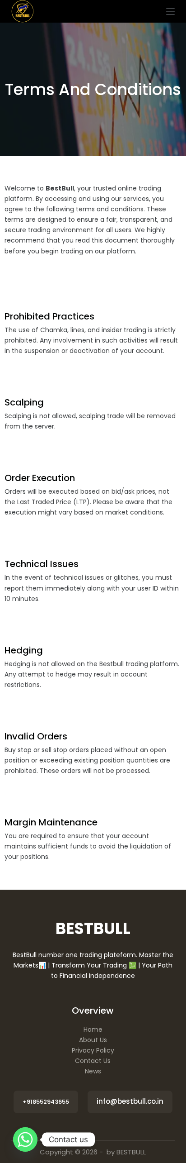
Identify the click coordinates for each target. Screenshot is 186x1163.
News (93, 1071)
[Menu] (170, 11)
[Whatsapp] (25, 1139)
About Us (93, 1039)
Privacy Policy (93, 1050)
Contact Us (93, 1060)
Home (93, 1029)
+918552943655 (46, 1101)
